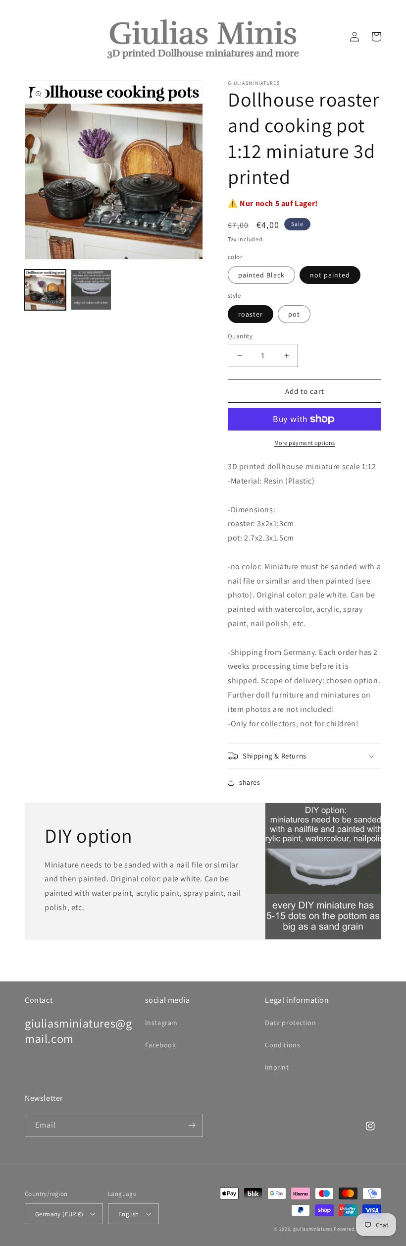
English (128, 1214)
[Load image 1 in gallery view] (45, 290)
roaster (250, 314)
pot (294, 314)
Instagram (161, 1022)
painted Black (261, 275)
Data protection (290, 1022)
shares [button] (249, 782)
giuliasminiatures (313, 1229)
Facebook (160, 1044)
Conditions (282, 1044)
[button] (304, 756)
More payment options (304, 442)
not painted (330, 275)
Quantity (240, 336)
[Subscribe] (192, 1125)
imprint (277, 1067)
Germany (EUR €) (59, 1214)
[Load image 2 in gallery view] (91, 290)
